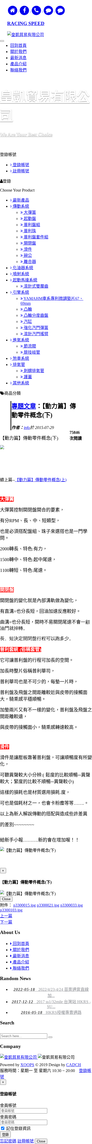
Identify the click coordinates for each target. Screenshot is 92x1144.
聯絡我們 (18, 70)
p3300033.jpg (71, 905)
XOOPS (27, 1065)
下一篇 (6, 922)
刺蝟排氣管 (33, 371)
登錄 (5, 1135)
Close (6, 899)
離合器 (29, 261)
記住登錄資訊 (18, 1128)
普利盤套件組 (35, 237)
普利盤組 (31, 225)
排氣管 (18, 364)
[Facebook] (25, 10)
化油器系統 (22, 268)
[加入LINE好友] (49, 10)
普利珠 (29, 231)
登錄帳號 (20, 165)
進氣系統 (20, 340)
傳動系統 (20, 206)
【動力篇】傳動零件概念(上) (40, 480)
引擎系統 (20, 292)
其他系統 (20, 383)
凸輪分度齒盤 (35, 315)
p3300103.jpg (11, 910)
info (27, 427)
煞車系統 (20, 358)
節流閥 (29, 346)
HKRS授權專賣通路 (51, 1012)
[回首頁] (13, 10)
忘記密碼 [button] (8, 1141)
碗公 (27, 255)
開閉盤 (29, 243)
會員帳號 (8, 1105)
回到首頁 (18, 45)
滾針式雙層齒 (35, 286)
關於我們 (18, 51)
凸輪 (27, 309)
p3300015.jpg (24, 905)
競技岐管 (31, 352)
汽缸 (27, 321)
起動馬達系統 (24, 280)
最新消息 (18, 58)
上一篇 (6, 916)
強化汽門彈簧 (35, 328)
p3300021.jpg (48, 905)
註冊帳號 (20, 171)
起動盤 (29, 218)
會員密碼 (8, 1117)
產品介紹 (18, 64)
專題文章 (24, 406)
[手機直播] (37, 10)
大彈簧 (29, 212)
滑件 (27, 249)
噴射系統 (20, 274)
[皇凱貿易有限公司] (19, 1057)
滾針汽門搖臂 (35, 334)
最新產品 (20, 200)
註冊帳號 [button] (25, 1141)
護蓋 (27, 377)
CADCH (73, 1065)
